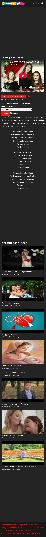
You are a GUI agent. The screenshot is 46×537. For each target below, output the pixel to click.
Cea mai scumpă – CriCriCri (13, 372)
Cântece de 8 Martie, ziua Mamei (13, 96)
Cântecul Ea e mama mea (12, 366)
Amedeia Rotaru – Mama (12, 435)
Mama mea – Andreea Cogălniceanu (17, 272)
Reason (8, 106)
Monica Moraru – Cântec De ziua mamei (19, 467)
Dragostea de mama (10, 303)
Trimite (5, 113)
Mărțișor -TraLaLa (9, 334)
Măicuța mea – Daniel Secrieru (15, 404)
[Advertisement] (23, 31)
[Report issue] (29, 96)
